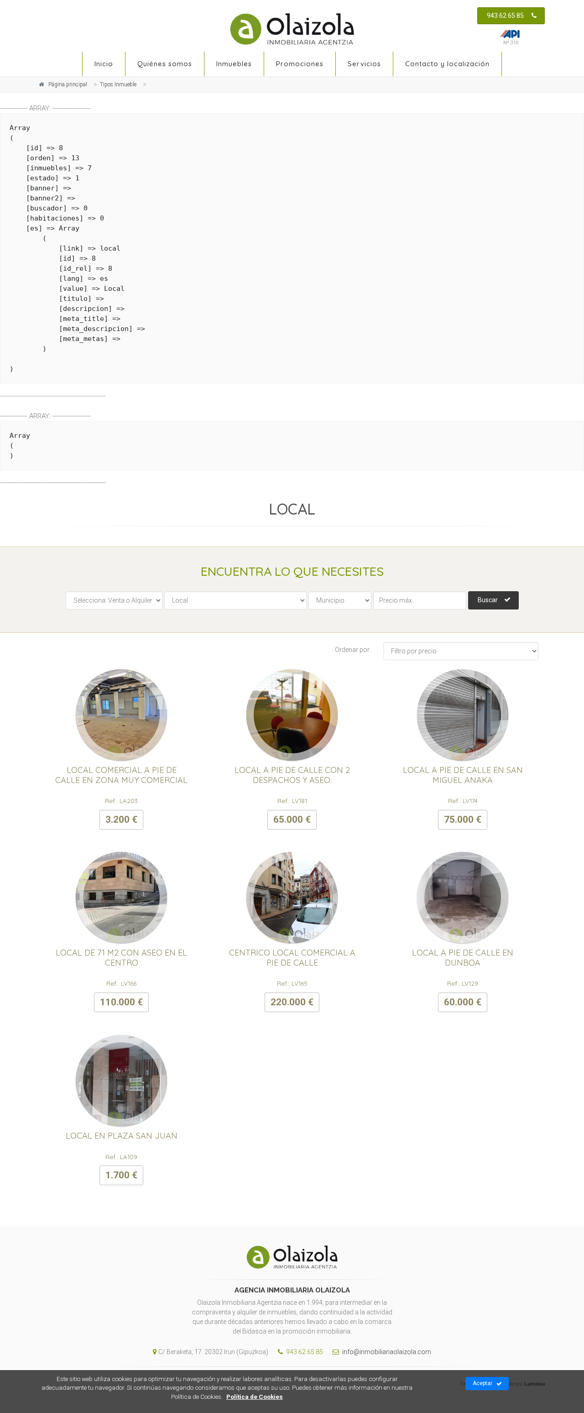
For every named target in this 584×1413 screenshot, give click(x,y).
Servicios (364, 63)
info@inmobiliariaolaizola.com (386, 1351)
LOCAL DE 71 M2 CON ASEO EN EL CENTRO (121, 957)
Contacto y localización (447, 63)
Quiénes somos (164, 63)
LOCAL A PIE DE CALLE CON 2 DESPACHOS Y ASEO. (292, 775)
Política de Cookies (254, 1396)
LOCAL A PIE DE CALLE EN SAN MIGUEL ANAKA (463, 775)
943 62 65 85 (505, 15)
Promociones (299, 63)
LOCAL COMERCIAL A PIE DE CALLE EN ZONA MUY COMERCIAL (121, 775)
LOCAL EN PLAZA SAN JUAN (121, 1135)
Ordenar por (352, 649)
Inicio (103, 63)
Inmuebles (234, 63)
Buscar (488, 600)
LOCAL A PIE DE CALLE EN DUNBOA (462, 957)
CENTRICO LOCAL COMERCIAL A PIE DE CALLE (292, 957)
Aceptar (482, 1383)
